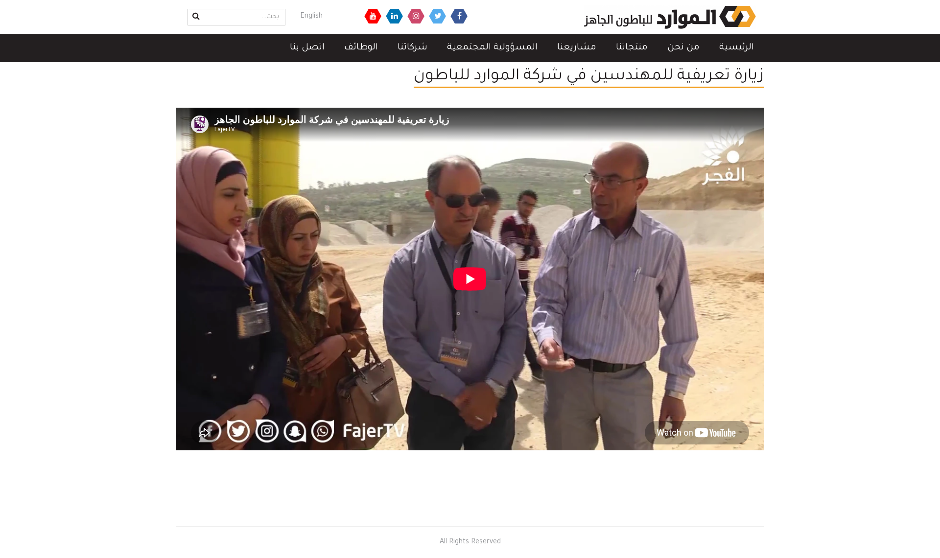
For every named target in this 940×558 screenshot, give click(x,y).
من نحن (683, 48)
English (311, 17)
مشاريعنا (576, 48)
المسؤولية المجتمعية (492, 48)
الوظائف (361, 48)
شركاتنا (412, 48)
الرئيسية (736, 48)
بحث (195, 16)
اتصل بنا (307, 48)
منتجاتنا (632, 48)
